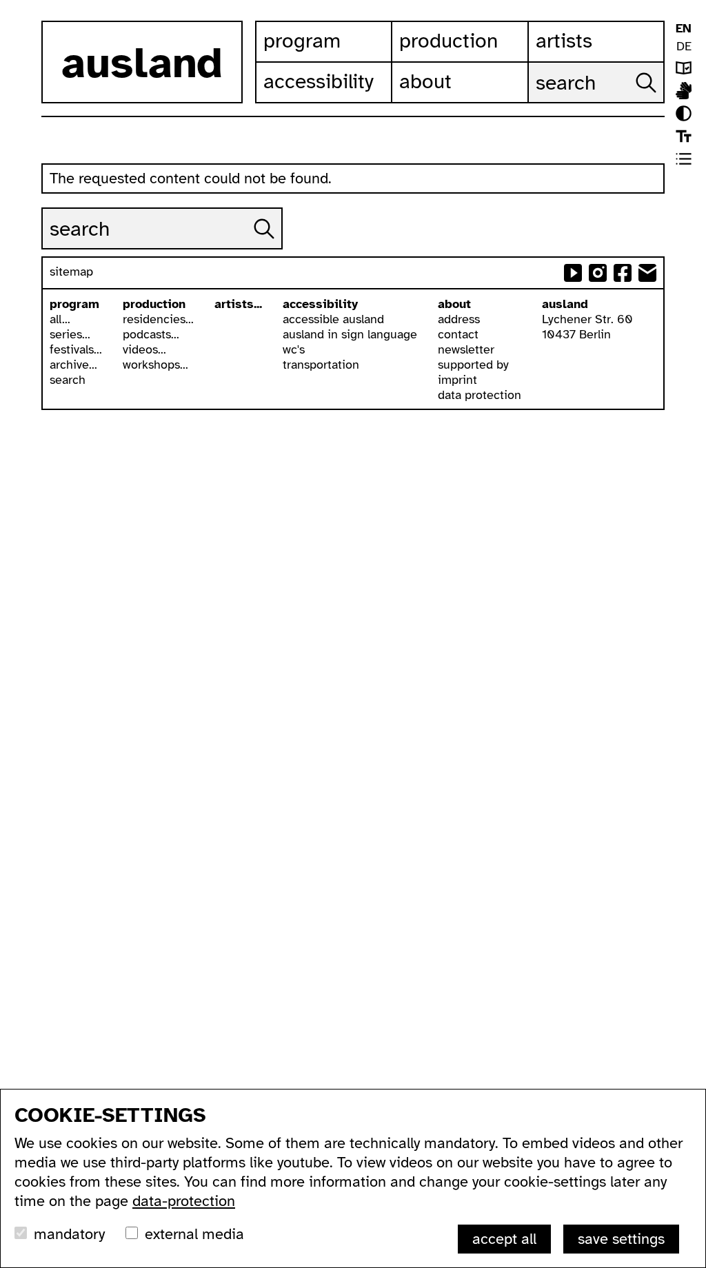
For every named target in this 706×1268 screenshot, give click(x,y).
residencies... (158, 319)
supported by (473, 364)
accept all (504, 1238)
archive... (73, 364)
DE (684, 46)
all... (60, 319)
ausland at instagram (598, 273)
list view (683, 158)
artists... (238, 303)
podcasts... (151, 334)
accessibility (320, 303)
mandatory (69, 1234)
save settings (621, 1238)
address (459, 319)
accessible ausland (333, 319)
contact (458, 334)
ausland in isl (683, 90)
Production (448, 41)
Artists (564, 41)
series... (70, 334)
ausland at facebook (623, 273)
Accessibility (318, 81)
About (425, 81)
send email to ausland (647, 273)
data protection (479, 394)
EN (684, 28)
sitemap (71, 271)
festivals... (76, 349)
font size (683, 136)
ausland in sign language (350, 334)
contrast (683, 113)
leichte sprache (683, 67)
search (67, 379)
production (154, 303)
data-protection (183, 1201)
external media (194, 1234)
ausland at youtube (573, 273)
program (74, 303)
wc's (294, 349)
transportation (321, 364)
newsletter (466, 349)
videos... (144, 349)
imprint (457, 379)
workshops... (155, 364)
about (454, 303)
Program (302, 41)
